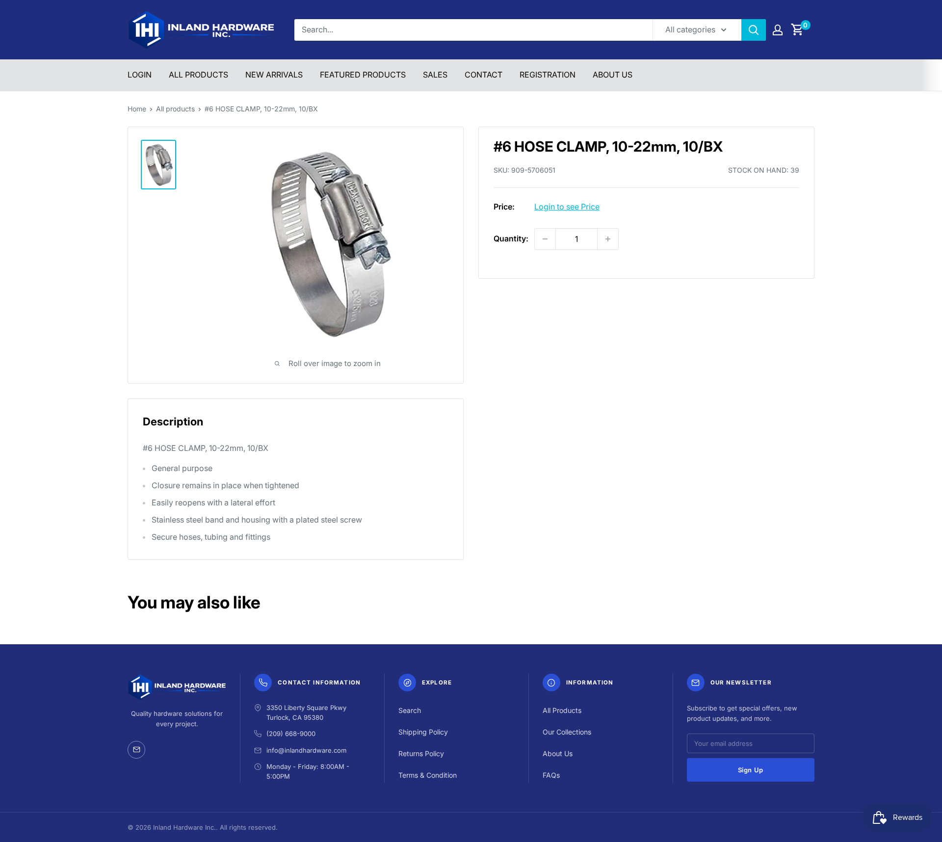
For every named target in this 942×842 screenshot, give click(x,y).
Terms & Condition (427, 775)
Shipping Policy (423, 732)
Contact (483, 74)
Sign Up (751, 770)
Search (409, 710)
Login (140, 74)
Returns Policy (421, 753)
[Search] (753, 30)
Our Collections (567, 732)
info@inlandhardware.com (306, 750)
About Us (612, 74)
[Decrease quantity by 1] (545, 239)
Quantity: (511, 238)
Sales (435, 74)
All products (175, 109)
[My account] (778, 30)
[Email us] (136, 750)
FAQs (551, 775)
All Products (198, 74)
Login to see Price (567, 206)
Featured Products (363, 74)
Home (137, 109)
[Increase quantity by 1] (608, 239)
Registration (548, 74)
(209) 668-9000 (290, 733)
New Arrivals (274, 74)
